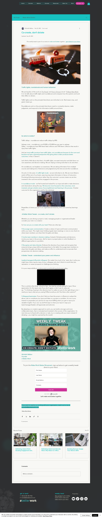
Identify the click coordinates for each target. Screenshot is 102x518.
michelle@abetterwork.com (28, 497)
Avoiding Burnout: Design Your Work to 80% (75, 449)
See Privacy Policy (47, 516)
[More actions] (79, 28)
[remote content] (51, 381)
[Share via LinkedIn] (30, 416)
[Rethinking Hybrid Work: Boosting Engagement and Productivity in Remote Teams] (25, 439)
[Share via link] (34, 416)
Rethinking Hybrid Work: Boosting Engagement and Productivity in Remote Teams (25, 449)
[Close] (100, 515)
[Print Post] (38, 416)
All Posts (17, 17)
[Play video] (51, 334)
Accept (95, 515)
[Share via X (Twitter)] (26, 416)
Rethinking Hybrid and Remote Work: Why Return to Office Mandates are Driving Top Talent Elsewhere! (51, 449)
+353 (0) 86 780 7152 (26, 496)
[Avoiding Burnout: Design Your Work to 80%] (76, 439)
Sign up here (58, 496)
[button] (88, 3)
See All (86, 430)
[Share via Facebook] (22, 416)
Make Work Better (29, 17)
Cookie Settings (86, 515)
